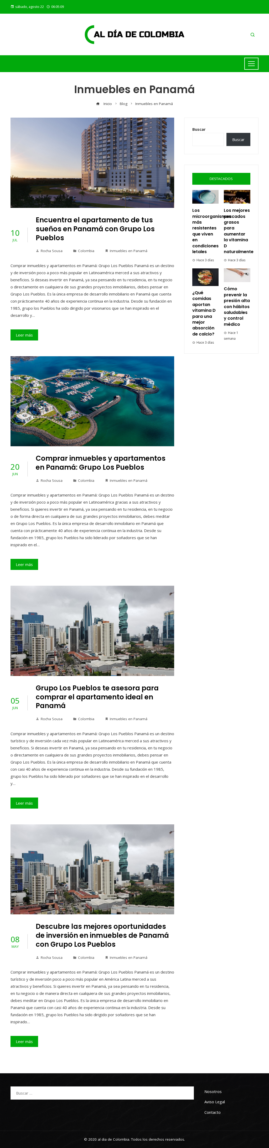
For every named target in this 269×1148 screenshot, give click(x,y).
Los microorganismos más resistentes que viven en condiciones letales (211, 231)
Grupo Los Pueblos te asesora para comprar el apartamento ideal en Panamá (97, 697)
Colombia (86, 250)
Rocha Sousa (52, 250)
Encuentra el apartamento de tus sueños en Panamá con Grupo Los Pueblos (95, 229)
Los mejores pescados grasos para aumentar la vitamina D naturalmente (239, 231)
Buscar (199, 129)
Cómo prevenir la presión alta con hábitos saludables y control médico (237, 306)
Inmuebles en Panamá (128, 250)
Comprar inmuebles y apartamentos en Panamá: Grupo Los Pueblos (100, 463)
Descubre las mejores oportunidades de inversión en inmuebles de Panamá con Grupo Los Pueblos (102, 935)
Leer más (24, 335)
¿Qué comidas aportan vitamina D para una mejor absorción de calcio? (204, 313)
